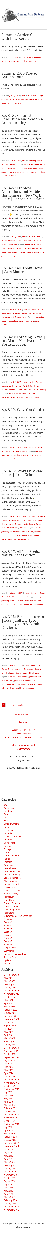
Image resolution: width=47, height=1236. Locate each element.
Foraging (4, 386)
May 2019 (8, 1098)
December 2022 (11, 990)
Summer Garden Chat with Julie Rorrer (19, 37)
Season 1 (8, 922)
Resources (14, 528)
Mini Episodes (10, 881)
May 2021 (8, 1032)
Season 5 (8, 935)
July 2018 (8, 1127)
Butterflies (32, 516)
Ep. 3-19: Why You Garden (23, 410)
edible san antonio (14, 677)
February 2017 (10, 1165)
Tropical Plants (12, 244)
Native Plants (15, 99)
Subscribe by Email (23, 733)
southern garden (7, 172)
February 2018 (10, 1137)
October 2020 (10, 1054)
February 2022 (10, 1010)
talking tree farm (7, 688)
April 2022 (8, 1003)
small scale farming (34, 684)
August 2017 (9, 1152)
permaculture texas (8, 684)
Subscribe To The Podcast (23, 730)
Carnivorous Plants (12, 836)
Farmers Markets (12, 855)
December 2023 (11, 975)
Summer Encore (11, 951)
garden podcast (13, 168)
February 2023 (10, 984)
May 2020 (8, 1070)
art (5, 805)
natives (33, 601)
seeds (3, 604)
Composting (9, 843)
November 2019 (11, 1083)
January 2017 (10, 1168)
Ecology (40, 96)
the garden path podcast (35, 172)
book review (28, 164)
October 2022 (10, 997)
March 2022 (9, 1006)
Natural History (34, 386)
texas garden (20, 172)
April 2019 (8, 1102)
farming (25, 677)
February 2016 (10, 1200)
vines (37, 321)
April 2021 (8, 1035)
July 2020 (8, 1064)
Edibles (30, 57)
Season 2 (8, 925)
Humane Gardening (9, 520)
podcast (26, 455)
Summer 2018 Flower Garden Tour (19, 75)
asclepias (37, 528)
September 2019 (11, 1089)
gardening (24, 168)
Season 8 (8, 944)
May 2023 (8, 978)
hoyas (36, 317)
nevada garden (33, 535)
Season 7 (8, 941)
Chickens (8, 839)
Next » (20, 705)
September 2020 (11, 1057)
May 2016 (8, 1191)
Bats (6, 814)
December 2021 (11, 1016)
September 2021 (11, 1025)
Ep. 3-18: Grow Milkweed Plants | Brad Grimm (22, 473)
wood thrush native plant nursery (19, 604)
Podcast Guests (21, 241)
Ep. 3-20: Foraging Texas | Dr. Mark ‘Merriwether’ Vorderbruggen (23, 340)
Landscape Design (24, 520)
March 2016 (9, 1197)
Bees (6, 817)
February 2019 (10, 1108)
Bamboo (8, 811)
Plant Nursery (10, 900)
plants (41, 168)
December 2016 (11, 1171)
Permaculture (29, 669)
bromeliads (9, 830)
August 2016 (9, 1181)
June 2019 (8, 1095)
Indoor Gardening (14, 313)
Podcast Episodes (8, 61)
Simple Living (6, 103)
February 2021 (10, 1041)
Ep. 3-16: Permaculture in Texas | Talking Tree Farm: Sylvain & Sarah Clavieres (22, 622)
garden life (11, 248)
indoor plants (13, 321)
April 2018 (8, 1130)
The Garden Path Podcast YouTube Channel (23, 737)
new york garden (14, 252)
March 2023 (9, 981)
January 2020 (10, 1076)
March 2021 (9, 1038)
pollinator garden (12, 909)
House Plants (10, 868)
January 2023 (10, 987)
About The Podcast (23, 714)
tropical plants (29, 321)
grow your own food (23, 248)
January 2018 (10, 1140)
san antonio (21, 684)
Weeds (7, 963)
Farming (11, 669)
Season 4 (8, 932)
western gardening (8, 539)
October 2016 (10, 1178)
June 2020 (8, 1067)
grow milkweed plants (16, 532)
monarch (37, 532)
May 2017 (8, 1156)
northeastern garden (29, 252)
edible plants (14, 393)
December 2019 (11, 1079)
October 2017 (10, 1149)
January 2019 (10, 1111)
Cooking (7, 846)
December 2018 (11, 1114)
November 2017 (11, 1146)
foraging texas (32, 393)
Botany (7, 827)
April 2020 (8, 1073)
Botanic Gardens (11, 824)
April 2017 (8, 1159)
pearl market (19, 681)
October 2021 (10, 1022)
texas (17, 688)
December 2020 (11, 1048)
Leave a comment (31, 61)
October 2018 (10, 1121)
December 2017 (11, 1143)
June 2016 (8, 1187)
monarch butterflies (9, 535)
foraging (22, 393)
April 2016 (8, 1194)
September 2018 (11, 1124)
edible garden (30, 244)
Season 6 (8, 938)
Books (7, 820)
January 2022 (10, 1013)
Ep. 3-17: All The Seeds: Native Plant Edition (20, 553)
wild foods (24, 397)
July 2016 (8, 1184)
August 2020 (9, 1060)
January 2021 (10, 1044)
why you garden (36, 455)
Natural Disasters (7, 524)
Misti (23, 57)
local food (9, 681)
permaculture (30, 681)
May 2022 (8, 1000)
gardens (4, 532)
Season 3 (19, 61)
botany (38, 597)
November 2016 (11, 1175)
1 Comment (34, 397)
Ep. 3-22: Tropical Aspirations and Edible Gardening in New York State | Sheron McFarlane (22, 193)
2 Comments (39, 604)
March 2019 (9, 1105)
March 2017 (9, 1162)
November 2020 (11, 1051)
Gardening (38, 57)
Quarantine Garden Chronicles (18, 916)
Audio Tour (31, 96)
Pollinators (5, 528)
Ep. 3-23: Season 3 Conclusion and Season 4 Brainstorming (22, 119)
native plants (33, 168)
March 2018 (9, 1133)
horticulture (14, 601)
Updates (8, 960)
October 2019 (10, 1086)
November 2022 (11, 994)
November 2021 (11, 1019)
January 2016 (10, 1203)
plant (21, 321)
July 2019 (8, 1092)
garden (36, 164)
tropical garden (13, 256)
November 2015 (11, 1210)
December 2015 (11, 1206)
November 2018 (11, 1118)
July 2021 (8, 1029)
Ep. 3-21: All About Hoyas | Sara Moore (22, 270)
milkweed (29, 532)
